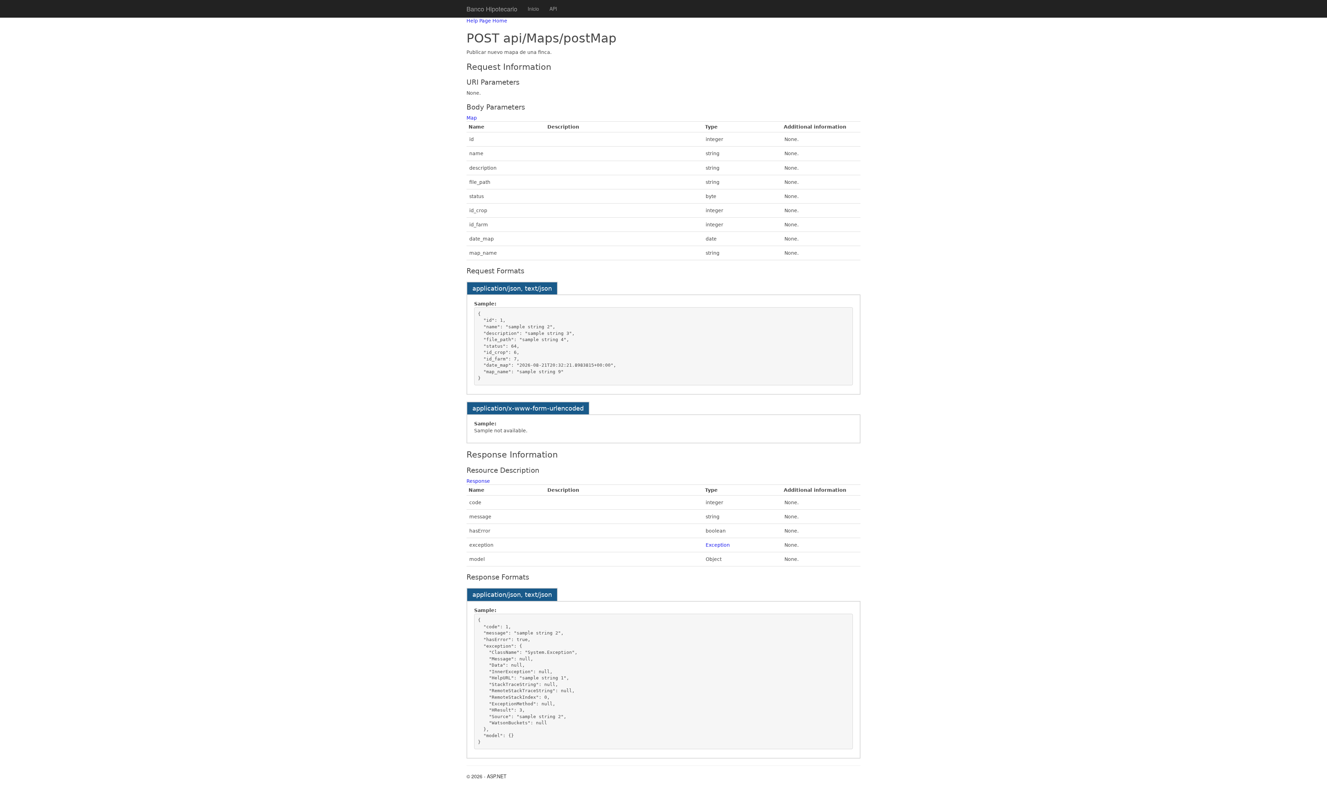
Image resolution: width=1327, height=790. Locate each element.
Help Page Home (487, 20)
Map (472, 118)
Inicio (533, 8)
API (553, 8)
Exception (718, 545)
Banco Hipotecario (492, 8)
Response (478, 481)
